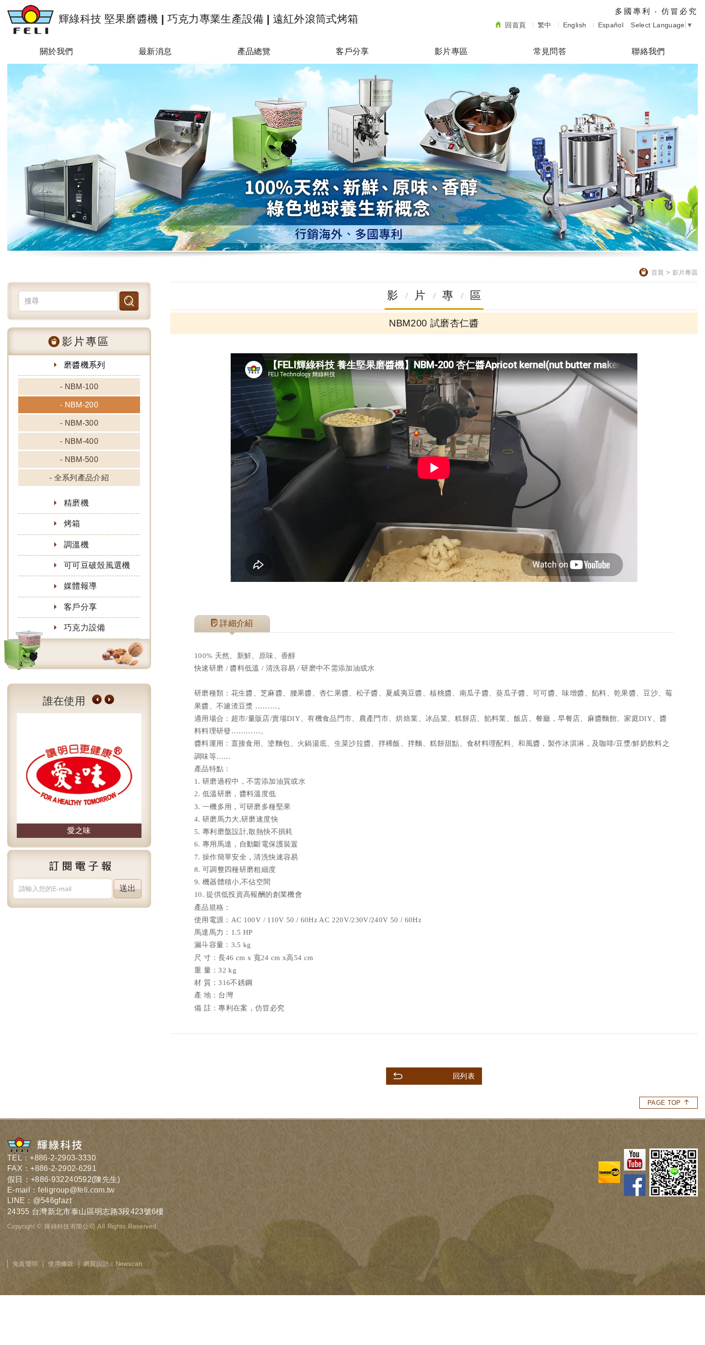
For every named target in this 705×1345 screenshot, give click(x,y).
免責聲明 (25, 1263)
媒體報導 (80, 586)
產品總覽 (253, 51)
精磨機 (76, 503)
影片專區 (451, 51)
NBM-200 (81, 405)
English (574, 25)
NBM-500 (81, 459)
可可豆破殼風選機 (97, 565)
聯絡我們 (648, 51)
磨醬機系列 (85, 365)
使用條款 (60, 1263)
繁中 (545, 25)
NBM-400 (81, 441)
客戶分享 (352, 51)
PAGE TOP (664, 1102)
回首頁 (515, 25)
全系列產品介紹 (81, 478)
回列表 (464, 1076)
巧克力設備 (85, 627)
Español (610, 25)
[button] (97, 699)
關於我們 (56, 51)
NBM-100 (81, 387)
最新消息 (155, 51)
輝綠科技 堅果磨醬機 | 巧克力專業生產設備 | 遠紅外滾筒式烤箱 (209, 19)
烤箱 (72, 523)
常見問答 (549, 51)
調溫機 (76, 544)
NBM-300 (81, 423)
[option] (128, 775)
